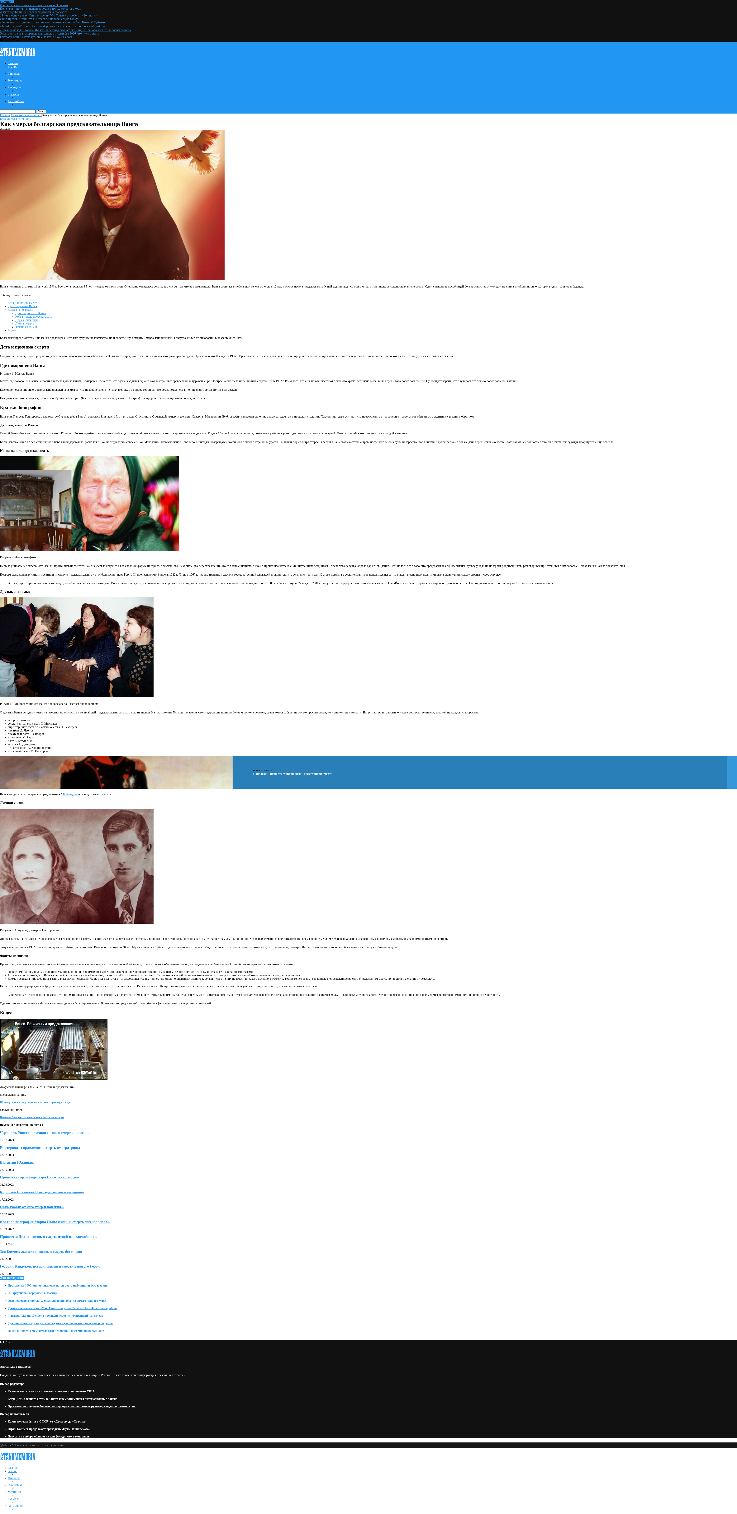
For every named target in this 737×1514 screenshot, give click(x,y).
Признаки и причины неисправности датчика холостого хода (40, 8)
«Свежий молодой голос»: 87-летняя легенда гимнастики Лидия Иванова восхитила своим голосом (65, 30)
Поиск (41, 111)
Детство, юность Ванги (30, 313)
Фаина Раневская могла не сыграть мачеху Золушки (34, 5)
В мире (12, 66)
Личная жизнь (24, 323)
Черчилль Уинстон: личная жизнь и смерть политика (45, 1133)
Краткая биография (20, 309)
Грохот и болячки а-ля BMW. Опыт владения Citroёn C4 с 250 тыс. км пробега (62, 1308)
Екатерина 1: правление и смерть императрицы (40, 1148)
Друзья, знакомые (26, 320)
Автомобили (16, 101)
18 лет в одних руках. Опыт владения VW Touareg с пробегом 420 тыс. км (48, 15)
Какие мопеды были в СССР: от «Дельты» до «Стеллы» (47, 1421)
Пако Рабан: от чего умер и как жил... (32, 1207)
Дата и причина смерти (23, 302)
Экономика (15, 80)
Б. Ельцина (70, 794)
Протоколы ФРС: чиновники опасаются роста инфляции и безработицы (58, 1285)
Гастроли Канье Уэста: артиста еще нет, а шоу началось (36, 37)
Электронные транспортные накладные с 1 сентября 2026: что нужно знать (49, 33)
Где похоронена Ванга (22, 306)
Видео (12, 330)
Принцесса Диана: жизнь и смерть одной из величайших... (48, 1237)
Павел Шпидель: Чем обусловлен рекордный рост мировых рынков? (56, 1330)
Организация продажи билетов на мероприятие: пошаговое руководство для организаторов (72, 1406)
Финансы (14, 73)
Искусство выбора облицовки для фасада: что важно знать (49, 1436)
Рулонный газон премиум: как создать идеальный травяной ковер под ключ (60, 1323)
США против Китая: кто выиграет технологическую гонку (39, 19)
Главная (13, 63)
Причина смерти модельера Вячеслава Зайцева (39, 1177)
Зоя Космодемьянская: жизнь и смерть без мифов (41, 1252)
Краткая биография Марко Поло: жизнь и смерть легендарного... (55, 1222)
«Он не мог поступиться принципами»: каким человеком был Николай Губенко (52, 22)
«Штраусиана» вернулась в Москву (32, 1293)
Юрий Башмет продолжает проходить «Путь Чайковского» (49, 1429)
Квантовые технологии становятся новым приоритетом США (51, 1391)
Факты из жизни (26, 327)
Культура (13, 94)
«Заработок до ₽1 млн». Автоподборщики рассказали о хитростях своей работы (52, 26)
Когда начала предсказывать (33, 316)
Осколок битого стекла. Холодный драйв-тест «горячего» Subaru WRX (57, 1300)
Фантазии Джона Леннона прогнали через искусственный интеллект (55, 1315)
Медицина (14, 87)
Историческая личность (26, 115)
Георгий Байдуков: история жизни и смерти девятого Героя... (51, 1266)
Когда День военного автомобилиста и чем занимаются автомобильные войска (62, 1398)
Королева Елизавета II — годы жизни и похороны (42, 1192)
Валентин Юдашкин (17, 1162)
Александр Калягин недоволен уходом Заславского (33, 12)
